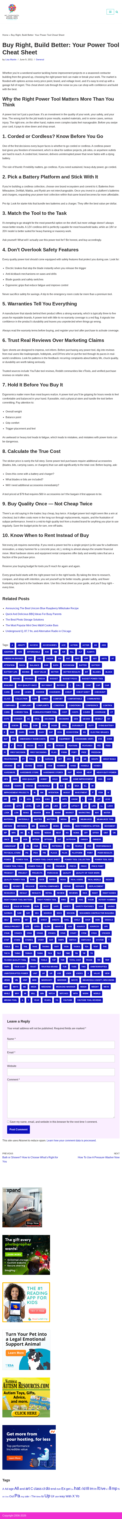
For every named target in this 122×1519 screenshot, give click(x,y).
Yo (56, 1000)
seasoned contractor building (96, 913)
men (73, 819)
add (104, 645)
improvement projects (16, 792)
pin (44, 853)
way (6, 987)
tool (33, 960)
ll (102, 806)
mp (5, 833)
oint (106, 833)
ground (8, 766)
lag (90, 799)
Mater (107, 813)
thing (17, 953)
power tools (35, 866)
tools (44, 960)
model (67, 826)
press (73, 866)
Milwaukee (86, 819)
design (86, 719)
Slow (47, 926)
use (59, 973)
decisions (64, 719)
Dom (35, 725)
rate (41, 880)
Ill (85, 786)
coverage (100, 712)
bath (55, 665)
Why (17, 993)
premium (60, 866)
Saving (111, 906)
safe (56, 906)
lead (107, 799)
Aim (55, 652)
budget (54, 679)
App (86, 659)
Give (69, 759)
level (29, 806)
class (7, 699)
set (26, 920)
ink (42, 792)
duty (91, 725)
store (17, 940)
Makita (37, 813)
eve (100, 739)
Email (11, 1052)
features (87, 746)
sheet (44, 920)
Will (33, 993)
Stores (29, 940)
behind (26, 672)
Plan (64, 853)
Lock (110, 806)
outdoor (71, 839)
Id (69, 786)
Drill (64, 725)
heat (89, 772)
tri (98, 960)
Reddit (109, 880)
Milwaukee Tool (105, 819)
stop (6, 940)
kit (56, 799)
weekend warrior (65, 987)
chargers (54, 692)
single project (12, 926)
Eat (51, 732)
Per (89, 846)
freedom (96, 752)
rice (85, 893)
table (7, 947)
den (76, 719)
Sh (34, 920)
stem (83, 933)
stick (94, 933)
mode (56, 826)
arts (104, 659)
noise (76, 833)
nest (58, 833)
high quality (29, 779)
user (68, 973)
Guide (40, 766)
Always (91, 652)
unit (35, 973)
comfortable (75, 699)
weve (106, 987)
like (56, 806)
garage (49, 759)
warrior (61, 980)
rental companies (49, 886)
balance (34, 665)
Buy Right (47, 685)
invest (66, 792)
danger (18, 719)
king (47, 799)
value (97, 973)
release (30, 886)
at (113, 659)
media (64, 819)
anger (49, 659)
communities (93, 699)
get (60, 759)
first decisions (38, 752)
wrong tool (10, 1000)
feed (108, 746)
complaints (42, 705)
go (77, 759)
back (22, 665)
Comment (13, 1079)
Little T (75, 806)
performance (103, 846)
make (26, 813)
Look (6, 813)
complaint (25, 705)
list (65, 806)
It (93, 792)
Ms (21, 833)
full (31, 759)
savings (8, 913)
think (40, 953)
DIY (109, 719)
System (100, 940)
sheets (55, 920)
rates (52, 880)
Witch (52, 993)
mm (33, 826)
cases (28, 692)
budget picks (70, 679)
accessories (50, 645)
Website (11, 1066)
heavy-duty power (106, 772)
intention (53, 792)
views (7, 980)
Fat (49, 746)
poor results (105, 853)
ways (15, 987)
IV (108, 792)
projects (37, 873)
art (95, 659)
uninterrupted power (16, 973)
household (44, 786)
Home (5, 35)
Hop (109, 779)
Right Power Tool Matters (18, 900)
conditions (75, 705)
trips (7, 967)
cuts (6, 719)
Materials (23, 819)
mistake (8, 826)
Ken (29, 799)
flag (53, 752)
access (34, 645)
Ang (39, 659)
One (16, 839)
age (47, 652)
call (78, 685)
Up (43, 973)
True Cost (19, 967)
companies (9, 705)
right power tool (46, 900)
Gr (85, 759)
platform (77, 853)
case (17, 692)
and (30, 659)
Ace (63, 645)
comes (44, 699)
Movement (109, 826)
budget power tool (92, 679)
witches (64, 993)
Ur (51, 973)
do (5, 725)
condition (59, 705)
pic (27, 853)
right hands (109, 893)
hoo (100, 779)
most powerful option (87, 826)
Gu (18, 766)
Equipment (65, 739)
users (79, 973)
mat (97, 813)
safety (67, 906)
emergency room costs (33, 739)
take (34, 947)
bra (6, 679)
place (54, 853)
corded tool (21, 712)
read (63, 880)
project (22, 873)
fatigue (60, 746)
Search (48, 913)
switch (72, 940)
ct (111, 712)
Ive (5, 799)
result (23, 893)
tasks (77, 947)
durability (78, 725)
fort (74, 752)
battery (96, 665)
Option (35, 839)
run (36, 906)
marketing (84, 813)
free (83, 752)
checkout (100, 692)
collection (21, 699)
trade (89, 960)
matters (51, 819)
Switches (86, 940)
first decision (17, 752)
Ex (5, 746)
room (91, 900)
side (27, 1496)
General (40, 59)
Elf (5, 739)
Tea (86, 947)
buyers (61, 685)
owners (97, 839)
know (74, 799)
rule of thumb (22, 906)
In (35, 792)
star (62, 933)
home (65, 779)
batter (83, 665)
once (7, 839)
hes (6, 779)
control (107, 705)
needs (47, 833)
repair (67, 886)
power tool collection (77, 859)
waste (74, 980)
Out (59, 839)
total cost (75, 960)
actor (85, 645)
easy (41, 732)
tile (59, 953)
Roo (81, 900)
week (34, 987)
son (70, 926)
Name (11, 1039)
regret (17, 886)
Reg (6, 886)
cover (86, 712)
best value (40, 672)
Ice (61, 786)
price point (98, 866)
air (63, 652)
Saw (19, 913)
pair (36, 846)
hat (70, 772)
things (28, 953)
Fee (99, 746)
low (16, 813)
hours (17, 786)
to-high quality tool (15, 960)
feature (73, 746)
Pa (28, 846)
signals (109, 920)
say (28, 913)
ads (20, 652)
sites (37, 926)
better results (71, 672)
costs (75, 712)
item (100, 792)
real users (77, 880)
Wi (25, 993)
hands (97, 766)
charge (40, 692)
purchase (52, 873)
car (107, 685)
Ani (59, 659)
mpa (14, 833)
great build (109, 759)
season (71, 913)
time (68, 953)
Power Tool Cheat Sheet (46, 859)
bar (46, 665)
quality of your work (88, 873)
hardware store (29, 772)
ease (31, 732)
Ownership (10, 846)
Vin (16, 980)
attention (9, 665)
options (48, 839)
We (24, 987)
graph (94, 759)
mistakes (22, 826)
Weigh (83, 987)
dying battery (106, 725)
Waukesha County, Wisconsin (98, 980)
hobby (44, 779)
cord (7, 712)
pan (45, 846)
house (29, 786)
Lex (38, 806)
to (91, 953)
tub (65, 967)
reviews (73, 893)
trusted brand (49, 967)
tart (56, 947)
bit (86, 672)
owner (84, 839)
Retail (48, 893)
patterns (57, 846)
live (94, 806)
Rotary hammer (107, 900)
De (28, 719)
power (7, 859)
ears (21, 732)
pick (35, 853)
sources (94, 926)
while (7, 993)
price (84, 866)
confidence (92, 705)
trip (107, 960)
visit (25, 980)
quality (67, 873)
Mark (58, 813)
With (75, 993)
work (86, 993)
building (8, 685)
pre (49, 866)
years (47, 1000)
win (42, 993)
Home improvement (83, 779)
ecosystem (72, 732)
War (34, 980)
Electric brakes (100, 732)
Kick (38, 799)
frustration (10, 759)
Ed (84, 732)
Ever (109, 739)
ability (21, 645)
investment (81, 792)
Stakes (18, 933)
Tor (62, 960)
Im (93, 786)
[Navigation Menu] (110, 12)
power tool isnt (103, 859)
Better (55, 672)
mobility (44, 826)
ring (63, 900)
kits (64, 799)
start (73, 933)
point (90, 853)
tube (74, 967)
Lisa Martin (11, 59)
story (41, 940)
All (72, 652)
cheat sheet (83, 692)
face (19, 746)
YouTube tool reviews (89, 1000)
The (105, 947)
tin (76, 953)
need (37, 833)
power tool (22, 859)
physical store (12, 853)
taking (45, 947)
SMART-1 (59, 926)
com (34, 699)
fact (40, 746)
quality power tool (14, 880)
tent (95, 947)
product (9, 873)
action (74, 645)
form (64, 752)
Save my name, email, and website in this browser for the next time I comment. (53, 1121)
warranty (46, 980)
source (81, 926)
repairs (80, 886)
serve (17, 920)
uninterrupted (98, 967)
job (14, 799)
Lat (98, 799)
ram (32, 880)
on (114, 833)
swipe (61, 940)
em (13, 739)
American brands (13, 659)
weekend (46, 987)
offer (95, 833)
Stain (7, 933)
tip (84, 953)
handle (85, 766)
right (95, 893)
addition (8, 652)
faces (30, 746)
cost (64, 712)
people (79, 846)
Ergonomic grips (84, 739)
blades (97, 672)
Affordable (33, 652)
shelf (77, 920)
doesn (15, 725)
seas (59, 913)
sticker (106, 933)
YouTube (67, 1000)
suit (51, 940)
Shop (87, 920)
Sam (100, 906)
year (36, 1000)
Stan (29, 933)
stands (52, 933)
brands (29, 679)
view (107, 973)
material (9, 819)
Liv (85, 806)
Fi (5, 752)
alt (80, 652)
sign (97, 920)
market (70, 813)
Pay (68, 846)
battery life (10, 672)
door (54, 725)
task (66, 947)
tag (17, 947)
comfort (58, 699)
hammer (61, 766)
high (15, 779)
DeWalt (99, 719)
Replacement (96, 886)
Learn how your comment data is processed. (71, 1140)
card (7, 692)
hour (7, 786)
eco (60, 732)
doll (25, 725)
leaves (7, 806)
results (36, 893)
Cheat (68, 692)
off (86, 833)
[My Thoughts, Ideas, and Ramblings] (11, 11)
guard (28, 766)
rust (46, 906)
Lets (18, 806)
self (6, 920)
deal (37, 719)
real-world (94, 880)
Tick (50, 953)
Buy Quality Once (27, 685)
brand (16, 679)
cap (98, 685)
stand (40, 933)
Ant (68, 659)
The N (7, 953)
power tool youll (14, 866)
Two (83, 967)
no (67, 833)
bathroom (68, 665)
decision (49, 719)
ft (23, 759)
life (47, 806)
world (97, 993)
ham (50, 766)
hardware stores (53, 772)
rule (6, 906)
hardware (9, 772)
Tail (25, 947)
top (54, 960)
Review (60, 893)
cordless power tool (45, 712)
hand (73, 766)
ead (12, 732)
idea (77, 786)
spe (106, 926)
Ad (95, 645)
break (41, 679)
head (79, 772)
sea (37, 913)
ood (25, 839)
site (27, 926)
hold (55, 779)
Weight (95, 987)
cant (88, 685)
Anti (77, 659)
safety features (85, 906)
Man (48, 813)
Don (44, 725)
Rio (72, 900)
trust (33, 967)
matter (38, 819)
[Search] (117, 12)
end (52, 739)
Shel (66, 920)
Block (108, 672)
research (9, 893)
